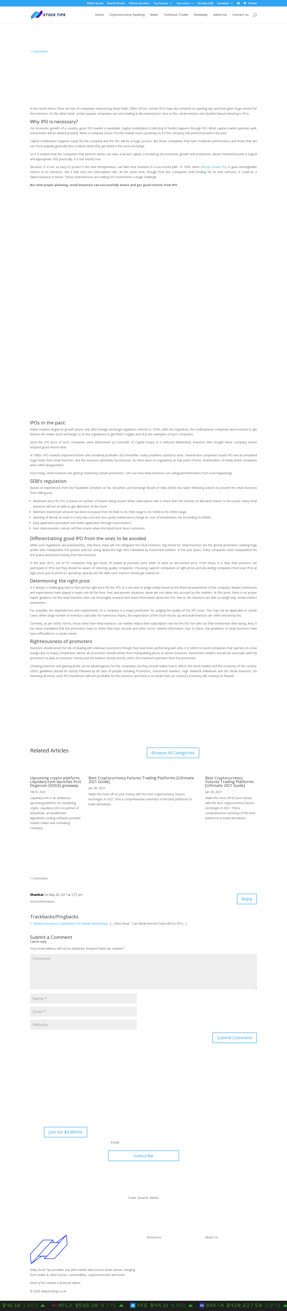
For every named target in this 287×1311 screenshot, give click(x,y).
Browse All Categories (173, 753)
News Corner (156, 1251)
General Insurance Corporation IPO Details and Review (70, 923)
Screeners (223, 3)
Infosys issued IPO (213, 167)
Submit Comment (234, 1038)
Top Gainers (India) (160, 1281)
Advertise (220, 15)
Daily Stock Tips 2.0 (160, 1246)
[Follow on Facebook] (207, 1130)
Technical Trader (175, 15)
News (154, 15)
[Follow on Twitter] (226, 1130)
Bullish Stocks (95, 3)
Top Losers (183, 3)
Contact (210, 1246)
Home (99, 15)
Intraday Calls (205, 3)
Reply (247, 899)
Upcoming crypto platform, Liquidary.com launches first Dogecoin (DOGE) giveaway (55, 781)
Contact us (240, 15)
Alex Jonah (225, 42)
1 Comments (39, 51)
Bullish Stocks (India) (161, 1266)
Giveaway (201, 15)
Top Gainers (160, 3)
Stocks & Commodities (162, 1256)
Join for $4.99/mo (66, 1132)
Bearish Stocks (116, 3)
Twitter (210, 1251)
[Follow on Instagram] (216, 1130)
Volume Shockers (139, 3)
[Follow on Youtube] (235, 1130)
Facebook (212, 1256)
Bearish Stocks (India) (161, 1271)
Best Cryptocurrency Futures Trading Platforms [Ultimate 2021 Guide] (141, 779)
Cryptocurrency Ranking (127, 15)
